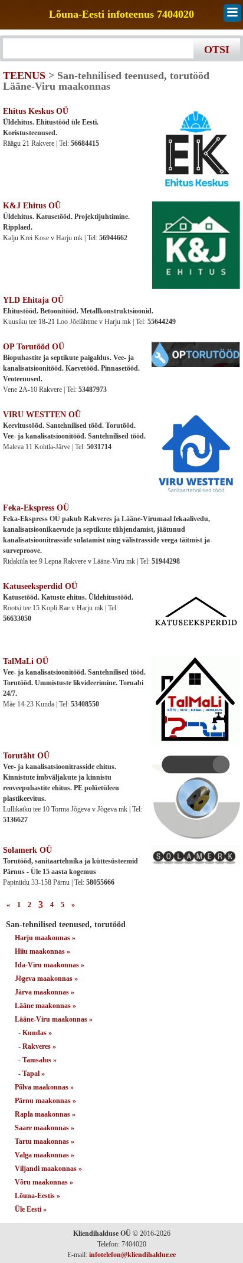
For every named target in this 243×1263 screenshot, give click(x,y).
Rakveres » (39, 1046)
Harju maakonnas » (45, 938)
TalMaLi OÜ (25, 661)
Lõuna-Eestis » (37, 1196)
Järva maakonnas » (44, 992)
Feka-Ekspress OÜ (36, 507)
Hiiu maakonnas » (42, 951)
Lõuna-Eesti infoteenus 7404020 (121, 14)
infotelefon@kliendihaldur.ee (132, 1255)
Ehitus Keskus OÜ (35, 111)
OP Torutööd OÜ (33, 346)
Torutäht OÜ (26, 755)
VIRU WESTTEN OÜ (42, 414)
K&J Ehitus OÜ (32, 205)
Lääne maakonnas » (45, 1006)
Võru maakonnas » (44, 1182)
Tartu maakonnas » (44, 1141)
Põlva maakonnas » (44, 1087)
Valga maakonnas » (44, 1155)
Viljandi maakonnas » (48, 1168)
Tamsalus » (39, 1060)
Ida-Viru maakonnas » (49, 965)
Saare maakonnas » (44, 1128)
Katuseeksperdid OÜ (40, 586)
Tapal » (33, 1073)
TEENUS (24, 75)
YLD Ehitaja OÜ (33, 300)
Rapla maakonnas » (45, 1114)
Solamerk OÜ (27, 850)
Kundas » (37, 1033)
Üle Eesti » (31, 1209)
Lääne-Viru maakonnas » (54, 1019)
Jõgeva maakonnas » (46, 978)
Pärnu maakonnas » (45, 1101)
